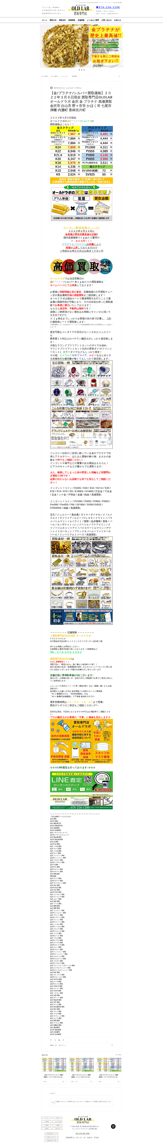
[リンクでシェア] (63, 1040)
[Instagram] (113, 1126)
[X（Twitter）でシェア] (55, 1040)
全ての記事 (45, 76)
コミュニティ (65, 76)
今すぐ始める (54, 76)
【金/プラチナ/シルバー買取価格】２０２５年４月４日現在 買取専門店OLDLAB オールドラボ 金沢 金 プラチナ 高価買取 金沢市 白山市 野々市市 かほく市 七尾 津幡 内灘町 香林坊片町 (54, 1076)
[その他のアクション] (112, 88)
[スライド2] (83, 69)
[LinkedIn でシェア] (59, 1040)
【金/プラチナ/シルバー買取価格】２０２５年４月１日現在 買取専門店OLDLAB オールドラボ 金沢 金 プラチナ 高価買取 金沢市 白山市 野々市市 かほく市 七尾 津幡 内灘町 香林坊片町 (109, 1076)
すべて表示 (118, 1055)
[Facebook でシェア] (51, 1040)
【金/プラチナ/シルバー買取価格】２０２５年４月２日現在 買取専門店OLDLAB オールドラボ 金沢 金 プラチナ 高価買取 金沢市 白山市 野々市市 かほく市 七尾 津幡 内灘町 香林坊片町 (81, 1076)
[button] (119, 76)
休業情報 (74, 76)
